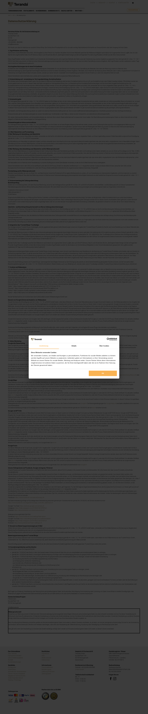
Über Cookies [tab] (104, 346)
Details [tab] (74, 346)
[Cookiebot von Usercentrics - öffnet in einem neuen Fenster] (108, 339)
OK (103, 373)
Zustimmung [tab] (43, 346)
